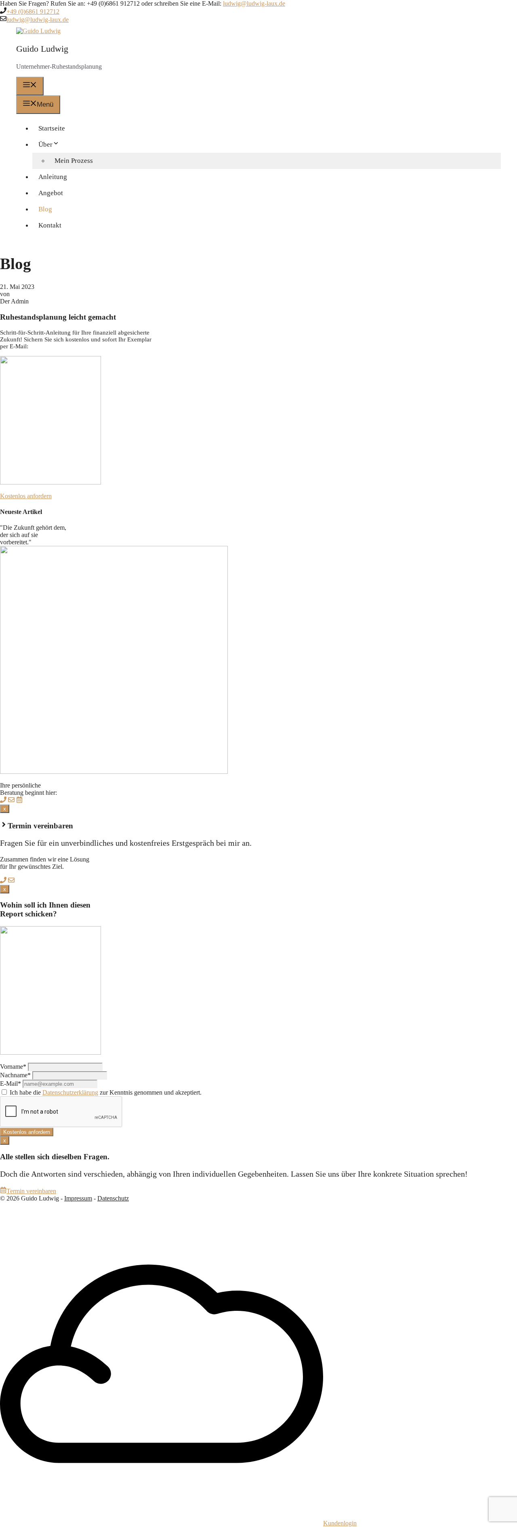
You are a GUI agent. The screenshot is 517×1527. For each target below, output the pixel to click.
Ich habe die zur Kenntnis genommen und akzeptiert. (105, 1092)
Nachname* (15, 1075)
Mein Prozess (74, 160)
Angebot (50, 193)
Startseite (51, 128)
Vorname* (13, 1066)
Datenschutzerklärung (70, 1092)
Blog (45, 209)
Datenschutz (113, 1198)
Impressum (78, 1198)
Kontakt (49, 225)
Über (45, 144)
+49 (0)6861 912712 (32, 11)
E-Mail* (10, 1083)
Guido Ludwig (42, 49)
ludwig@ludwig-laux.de (254, 3)
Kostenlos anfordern (26, 496)
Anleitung (52, 177)
